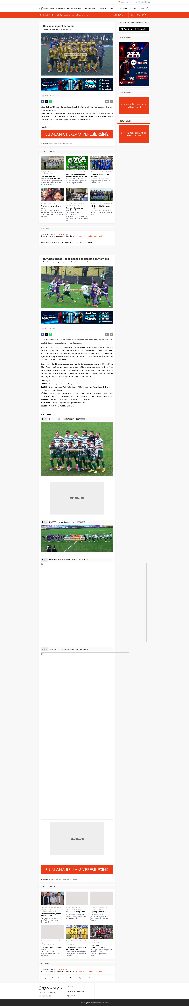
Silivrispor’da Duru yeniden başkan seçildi (51, 915)
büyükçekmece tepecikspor (56, 879)
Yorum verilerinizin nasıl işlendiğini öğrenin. (89, 236)
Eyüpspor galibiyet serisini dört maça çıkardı (76, 948)
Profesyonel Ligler (55, 262)
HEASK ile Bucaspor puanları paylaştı (51, 948)
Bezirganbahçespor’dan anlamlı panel (75, 209)
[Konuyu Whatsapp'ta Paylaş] (50, 101)
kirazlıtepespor (67, 143)
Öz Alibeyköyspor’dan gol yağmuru (99, 175)
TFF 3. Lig (48, 909)
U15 (98, 172)
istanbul (60, 143)
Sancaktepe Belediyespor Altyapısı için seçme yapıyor (76, 175)
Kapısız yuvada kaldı (98, 912)
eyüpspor (69, 879)
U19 (49, 203)
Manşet (50, 172)
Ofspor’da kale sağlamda (75, 912)
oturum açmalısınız (62, 234)
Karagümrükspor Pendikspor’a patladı (98, 946)
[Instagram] (145, 2)
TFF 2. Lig (98, 941)
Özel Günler (81, 203)
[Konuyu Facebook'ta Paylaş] (42, 101)
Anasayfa (45, 29)
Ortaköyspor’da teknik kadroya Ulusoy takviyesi (71, 15)
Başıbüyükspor (52, 143)
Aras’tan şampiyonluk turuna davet (51, 207)
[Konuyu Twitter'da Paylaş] (46, 101)
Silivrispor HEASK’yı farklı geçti (100, 207)
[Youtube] (149, 2)
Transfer (79, 907)
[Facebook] (139, 2)
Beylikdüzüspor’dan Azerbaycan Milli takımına (50, 177)
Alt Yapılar (52, 29)
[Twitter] (142, 2)
